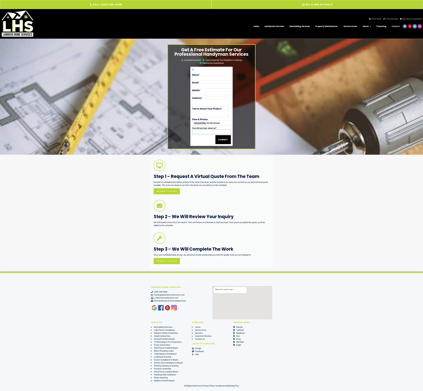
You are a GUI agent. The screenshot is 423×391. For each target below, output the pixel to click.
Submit (223, 139)
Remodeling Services (300, 26)
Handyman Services (274, 26)
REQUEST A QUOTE (167, 191)
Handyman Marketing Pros (227, 386)
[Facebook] (405, 26)
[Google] (415, 26)
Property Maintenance (326, 26)
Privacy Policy (208, 386)
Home (256, 26)
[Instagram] (419, 26)
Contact (396, 26)
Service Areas (350, 26)
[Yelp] (410, 26)
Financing (381, 26)
